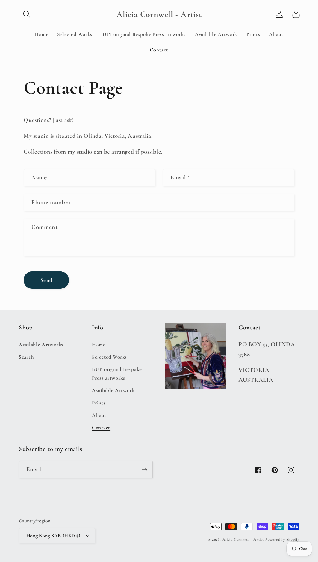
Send (46, 280)
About (99, 415)
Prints (99, 402)
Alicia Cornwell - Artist (243, 539)
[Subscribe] (144, 469)
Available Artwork (113, 390)
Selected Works (109, 357)
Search (26, 357)
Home (99, 344)
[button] (27, 14)
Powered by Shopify (282, 539)
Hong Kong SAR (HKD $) (53, 535)
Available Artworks (41, 344)
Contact (101, 427)
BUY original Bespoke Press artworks (117, 373)
